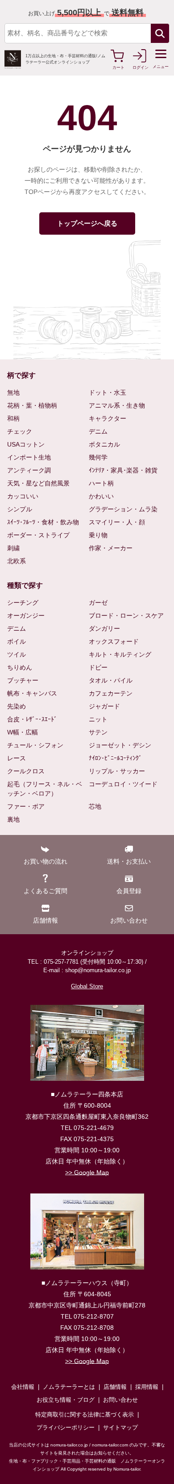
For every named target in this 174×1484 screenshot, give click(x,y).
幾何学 (98, 457)
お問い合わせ (120, 1399)
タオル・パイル (111, 680)
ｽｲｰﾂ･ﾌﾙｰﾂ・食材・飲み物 (43, 522)
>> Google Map (87, 1172)
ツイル (16, 654)
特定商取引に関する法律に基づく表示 (84, 1414)
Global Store (87, 986)
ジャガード (104, 706)
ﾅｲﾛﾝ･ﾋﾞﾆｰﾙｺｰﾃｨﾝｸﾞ (115, 758)
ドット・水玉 (107, 392)
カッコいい (22, 496)
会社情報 (22, 1386)
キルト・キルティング (120, 654)
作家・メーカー (111, 548)
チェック (19, 431)
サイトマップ (120, 1427)
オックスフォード (114, 641)
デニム (98, 431)
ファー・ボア (26, 806)
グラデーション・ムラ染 (123, 509)
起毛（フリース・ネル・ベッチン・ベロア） (44, 788)
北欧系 (16, 561)
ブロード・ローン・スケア (126, 615)
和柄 (13, 418)
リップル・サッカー (117, 771)
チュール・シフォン (35, 745)
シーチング (22, 602)
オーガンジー (26, 615)
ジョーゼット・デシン (120, 745)
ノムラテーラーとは (69, 1386)
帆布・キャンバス (32, 693)
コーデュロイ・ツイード (123, 784)
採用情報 (146, 1386)
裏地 (13, 819)
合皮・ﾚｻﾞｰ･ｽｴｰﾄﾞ (32, 719)
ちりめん (19, 667)
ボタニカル (104, 444)
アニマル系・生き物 (117, 405)
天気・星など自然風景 (38, 483)
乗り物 (98, 535)
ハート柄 (101, 483)
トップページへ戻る (87, 223)
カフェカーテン (111, 693)
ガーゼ (98, 602)
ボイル (16, 641)
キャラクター (107, 418)
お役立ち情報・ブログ (66, 1399)
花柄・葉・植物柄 (32, 405)
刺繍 (13, 548)
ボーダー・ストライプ (38, 535)
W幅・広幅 (22, 732)
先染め (16, 706)
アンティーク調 (29, 470)
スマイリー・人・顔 (117, 522)
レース (16, 758)
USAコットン (26, 444)
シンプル (19, 509)
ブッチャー (22, 680)
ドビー (98, 667)
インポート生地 (29, 457)
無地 (13, 392)
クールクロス (26, 771)
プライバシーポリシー (66, 1427)
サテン (98, 732)
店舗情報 (115, 1386)
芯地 (95, 806)
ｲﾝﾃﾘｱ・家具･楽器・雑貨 (123, 470)
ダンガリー (104, 628)
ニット (98, 719)
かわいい (101, 496)
